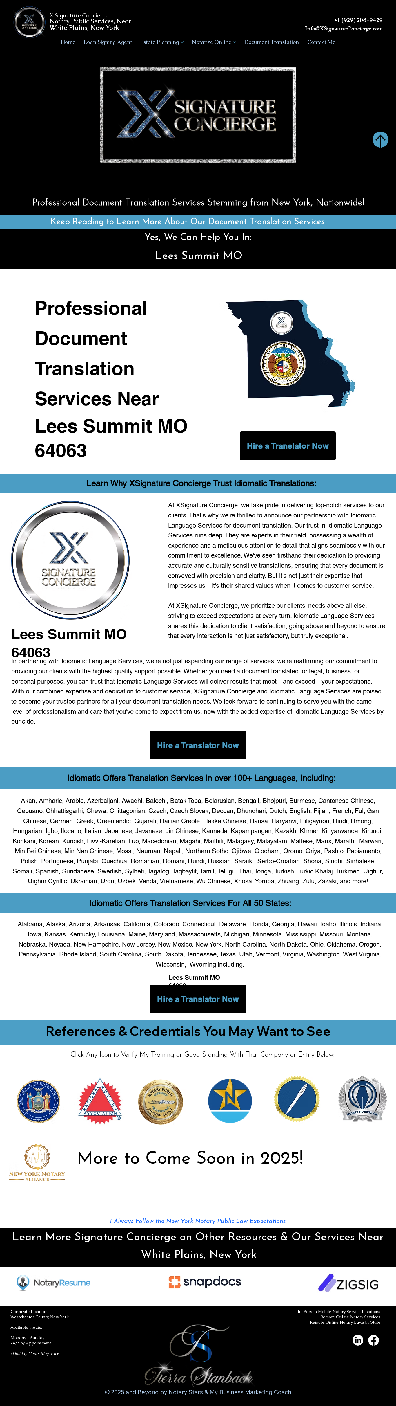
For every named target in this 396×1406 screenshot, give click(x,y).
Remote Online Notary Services (350, 1316)
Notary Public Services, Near (90, 21)
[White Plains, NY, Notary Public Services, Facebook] (373, 1340)
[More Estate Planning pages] (182, 42)
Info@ (312, 29)
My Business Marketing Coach (250, 1392)
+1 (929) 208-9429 (358, 20)
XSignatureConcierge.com (351, 29)
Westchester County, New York (39, 1316)
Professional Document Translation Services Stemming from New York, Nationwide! (198, 203)
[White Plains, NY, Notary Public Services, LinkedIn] (358, 1340)
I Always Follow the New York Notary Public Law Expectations (198, 1221)
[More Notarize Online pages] (234, 42)
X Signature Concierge (79, 15)
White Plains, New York (84, 28)
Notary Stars (186, 1392)
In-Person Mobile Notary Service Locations (339, 1311)
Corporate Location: (29, 1311)
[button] (385, 185)
